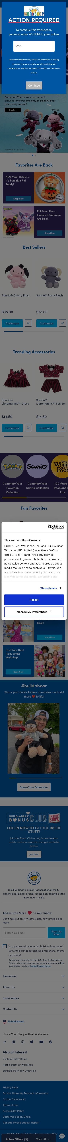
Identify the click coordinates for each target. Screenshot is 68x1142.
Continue (34, 85)
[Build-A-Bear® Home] (34, 10)
